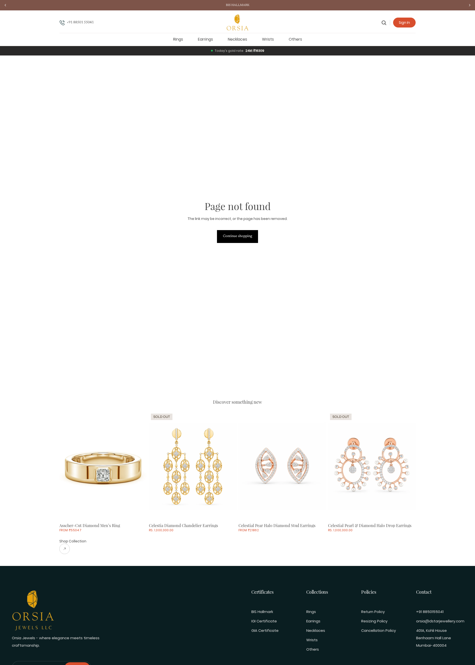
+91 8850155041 (430, 611)
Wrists (312, 639)
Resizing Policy (374, 621)
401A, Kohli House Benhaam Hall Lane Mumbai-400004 (433, 638)
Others (312, 649)
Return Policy (373, 611)
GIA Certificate (265, 630)
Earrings (313, 621)
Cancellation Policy (378, 630)
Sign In (404, 22)
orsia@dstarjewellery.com (440, 621)
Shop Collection (72, 541)
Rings (311, 611)
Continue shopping (237, 236)
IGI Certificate (264, 621)
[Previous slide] (66, 466)
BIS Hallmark (262, 611)
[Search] (384, 22)
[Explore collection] (72, 549)
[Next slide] (139, 466)
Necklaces (315, 630)
